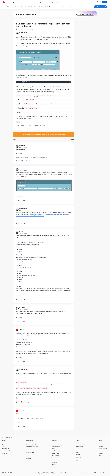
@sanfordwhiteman (20, 333)
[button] (100, 6)
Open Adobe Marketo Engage (86, 14)
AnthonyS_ (21, 329)
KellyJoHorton (22, 145)
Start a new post (53, 134)
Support (43, 37)
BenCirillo (21, 231)
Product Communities (10, 6)
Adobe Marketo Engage (19, 6)
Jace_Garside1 (22, 168)
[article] (43, 153)
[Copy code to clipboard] (70, 82)
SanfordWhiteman (23, 32)
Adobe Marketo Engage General (31, 6)
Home (3, 6)
